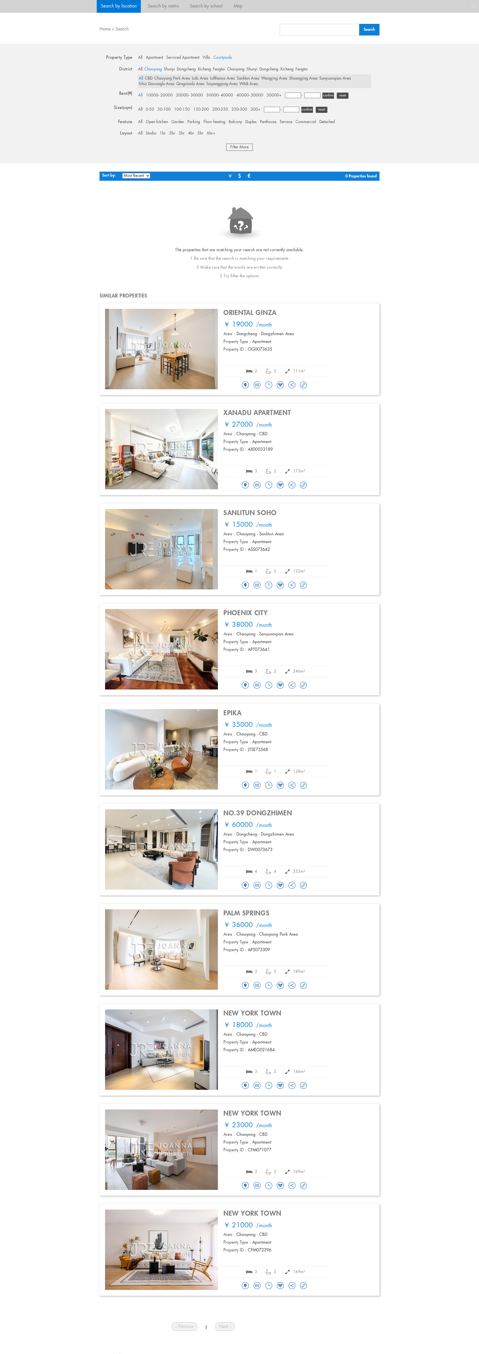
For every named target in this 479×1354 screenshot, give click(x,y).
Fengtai (219, 69)
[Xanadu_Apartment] (245, 485)
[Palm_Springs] (245, 986)
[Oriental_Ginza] (245, 385)
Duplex (251, 122)
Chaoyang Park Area (172, 78)
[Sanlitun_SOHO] (245, 585)
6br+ (211, 133)
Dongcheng (186, 69)
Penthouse (268, 122)
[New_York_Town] (245, 1086)
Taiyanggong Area (222, 84)
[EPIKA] (245, 786)
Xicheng (204, 69)
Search (122, 29)
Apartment (154, 57)
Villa (206, 57)
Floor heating (214, 122)
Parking (193, 122)
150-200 (201, 109)
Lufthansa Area (222, 78)
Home (105, 29)
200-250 (220, 109)
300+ (256, 109)
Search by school (206, 6)
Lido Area (200, 78)
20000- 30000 (189, 95)
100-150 (182, 109)
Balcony (235, 122)
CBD (148, 78)
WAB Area (249, 84)
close (473, 5)
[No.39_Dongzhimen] (245, 886)
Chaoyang (153, 69)
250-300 (239, 109)
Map (238, 6)
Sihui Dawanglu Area (156, 84)
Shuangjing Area (303, 78)
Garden (177, 122)
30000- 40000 (219, 95)
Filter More (239, 147)
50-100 (164, 109)
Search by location (119, 6)
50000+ (274, 95)
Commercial (305, 122)
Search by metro (163, 6)
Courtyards (222, 57)
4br (191, 133)
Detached (327, 122)
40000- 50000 (249, 95)
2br (172, 133)
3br (182, 133)
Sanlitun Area (248, 78)
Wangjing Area (274, 78)
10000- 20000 (159, 95)
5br (200, 133)
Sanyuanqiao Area (335, 78)
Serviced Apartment (182, 57)
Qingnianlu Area (190, 84)
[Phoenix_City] (245, 685)
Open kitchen (157, 122)
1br (163, 133)
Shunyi (169, 69)
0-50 (150, 109)
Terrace (286, 122)
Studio (151, 133)
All (140, 57)
